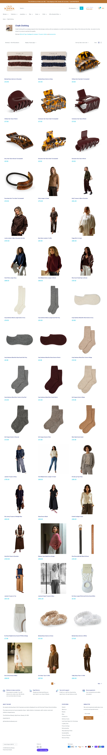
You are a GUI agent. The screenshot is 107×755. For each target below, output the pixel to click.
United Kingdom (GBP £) (9, 744)
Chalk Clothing (10, 19)
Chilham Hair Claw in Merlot (11, 118)
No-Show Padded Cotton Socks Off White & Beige (16, 635)
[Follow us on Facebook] (38, 747)
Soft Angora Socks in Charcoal (11, 437)
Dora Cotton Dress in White (10, 675)
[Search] (81, 8)
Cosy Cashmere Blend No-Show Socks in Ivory (82, 317)
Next (99, 683)
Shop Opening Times (67, 730)
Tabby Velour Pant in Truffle (78, 675)
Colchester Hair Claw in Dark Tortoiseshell (48, 118)
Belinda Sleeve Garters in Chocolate (13, 79)
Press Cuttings (65, 726)
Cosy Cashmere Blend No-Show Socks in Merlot (49, 357)
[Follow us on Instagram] (41, 747)
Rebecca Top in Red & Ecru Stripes (46, 556)
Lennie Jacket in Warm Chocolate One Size (14, 238)
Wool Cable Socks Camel (77, 437)
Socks (45, 34)
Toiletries (13, 14)
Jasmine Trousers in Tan (10, 596)
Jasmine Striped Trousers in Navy (46, 596)
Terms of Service (66, 735)
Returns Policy (65, 737)
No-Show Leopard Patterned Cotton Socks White (83, 596)
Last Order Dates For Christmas (70, 721)
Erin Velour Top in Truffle (44, 675)
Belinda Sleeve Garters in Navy (45, 79)
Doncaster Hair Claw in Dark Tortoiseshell (48, 158)
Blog (63, 714)
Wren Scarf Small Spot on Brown (79, 277)
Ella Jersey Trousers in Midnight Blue (13, 516)
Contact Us (64, 716)
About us (64, 709)
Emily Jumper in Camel (43, 198)
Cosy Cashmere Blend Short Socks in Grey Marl (15, 397)
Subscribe (88, 718)
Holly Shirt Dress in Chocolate (11, 556)
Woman (5, 14)
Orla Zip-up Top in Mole (77, 476)
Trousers (41, 34)
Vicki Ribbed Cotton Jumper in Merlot (47, 277)
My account (89, 9)
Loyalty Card (65, 723)
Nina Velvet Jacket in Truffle (45, 238)
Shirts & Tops (23, 34)
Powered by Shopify (7, 749)
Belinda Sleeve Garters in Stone (45, 635)
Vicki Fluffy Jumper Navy (10, 277)
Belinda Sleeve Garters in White (79, 635)
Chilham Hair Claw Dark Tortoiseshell (80, 79)
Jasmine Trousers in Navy (10, 476)
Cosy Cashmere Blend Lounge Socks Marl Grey (49, 317)
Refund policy (65, 728)
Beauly (63, 711)
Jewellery (22, 14)
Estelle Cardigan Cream (77, 516)
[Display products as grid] (98, 42)
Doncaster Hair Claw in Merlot (79, 158)
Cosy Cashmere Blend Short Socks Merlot (48, 397)
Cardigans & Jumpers (32, 34)
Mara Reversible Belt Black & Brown (80, 556)
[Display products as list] (101, 42)
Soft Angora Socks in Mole (44, 437)
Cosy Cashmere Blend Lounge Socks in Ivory (14, 317)
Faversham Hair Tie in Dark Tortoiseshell (14, 198)
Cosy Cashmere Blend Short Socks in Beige (82, 357)
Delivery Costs (65, 719)
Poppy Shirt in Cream (77, 238)
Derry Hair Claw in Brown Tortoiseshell (13, 158)
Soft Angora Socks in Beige (78, 397)
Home (36, 14)
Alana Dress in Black (43, 516)
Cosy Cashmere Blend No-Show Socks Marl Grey (15, 357)
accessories (52, 34)
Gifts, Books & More (54, 14)
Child (43, 14)
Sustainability (65, 733)
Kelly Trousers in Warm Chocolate (80, 198)
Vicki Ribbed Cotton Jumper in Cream (47, 476)
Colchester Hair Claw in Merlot (79, 118)
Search (63, 707)
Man (30, 14)
